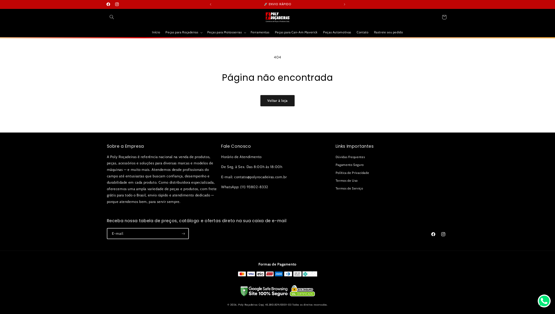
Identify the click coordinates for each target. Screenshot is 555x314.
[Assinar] (183, 233)
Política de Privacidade (352, 173)
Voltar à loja (277, 101)
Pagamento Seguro (350, 165)
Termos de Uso (347, 181)
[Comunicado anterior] (210, 4)
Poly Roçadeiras (248, 304)
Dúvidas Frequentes (350, 157)
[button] (112, 17)
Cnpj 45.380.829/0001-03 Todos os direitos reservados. (293, 304)
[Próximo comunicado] (344, 4)
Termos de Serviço (349, 188)
